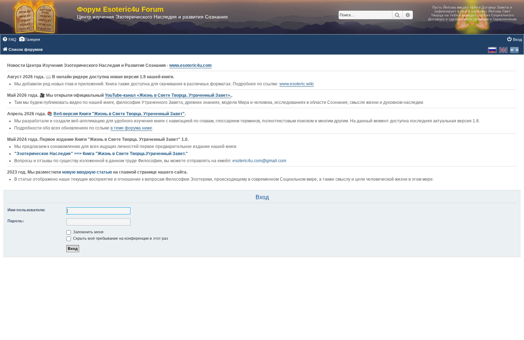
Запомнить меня (87, 232)
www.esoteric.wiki (296, 83)
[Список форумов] (42, 17)
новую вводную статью (87, 172)
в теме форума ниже (131, 128)
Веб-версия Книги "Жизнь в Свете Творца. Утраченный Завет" (119, 113)
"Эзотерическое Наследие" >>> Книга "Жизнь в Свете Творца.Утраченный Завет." (101, 153)
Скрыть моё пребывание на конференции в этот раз (120, 238)
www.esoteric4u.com (190, 65)
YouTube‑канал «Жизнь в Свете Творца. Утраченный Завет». (168, 95)
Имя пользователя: (26, 210)
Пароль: (15, 221)
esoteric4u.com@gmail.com (259, 160)
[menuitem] (9, 39)
